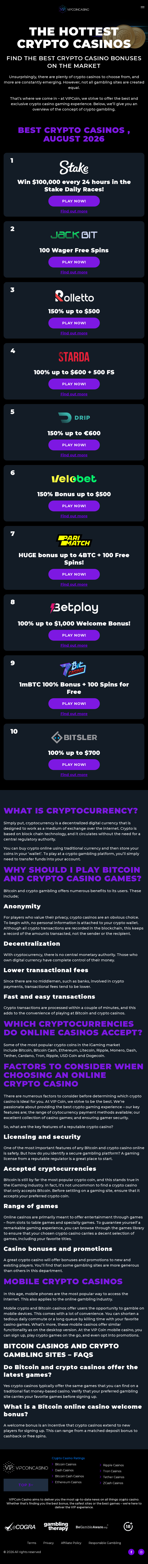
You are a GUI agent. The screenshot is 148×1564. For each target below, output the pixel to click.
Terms (31, 1543)
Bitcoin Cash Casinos (69, 1476)
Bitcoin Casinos (65, 1464)
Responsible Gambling (105, 1543)
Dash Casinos (64, 1470)
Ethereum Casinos (68, 1482)
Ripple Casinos (113, 1465)
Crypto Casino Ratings (68, 1458)
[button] (142, 8)
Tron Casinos (112, 1471)
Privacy (48, 1543)
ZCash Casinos (113, 1483)
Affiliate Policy (71, 1543)
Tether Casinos (113, 1477)
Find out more (74, 211)
